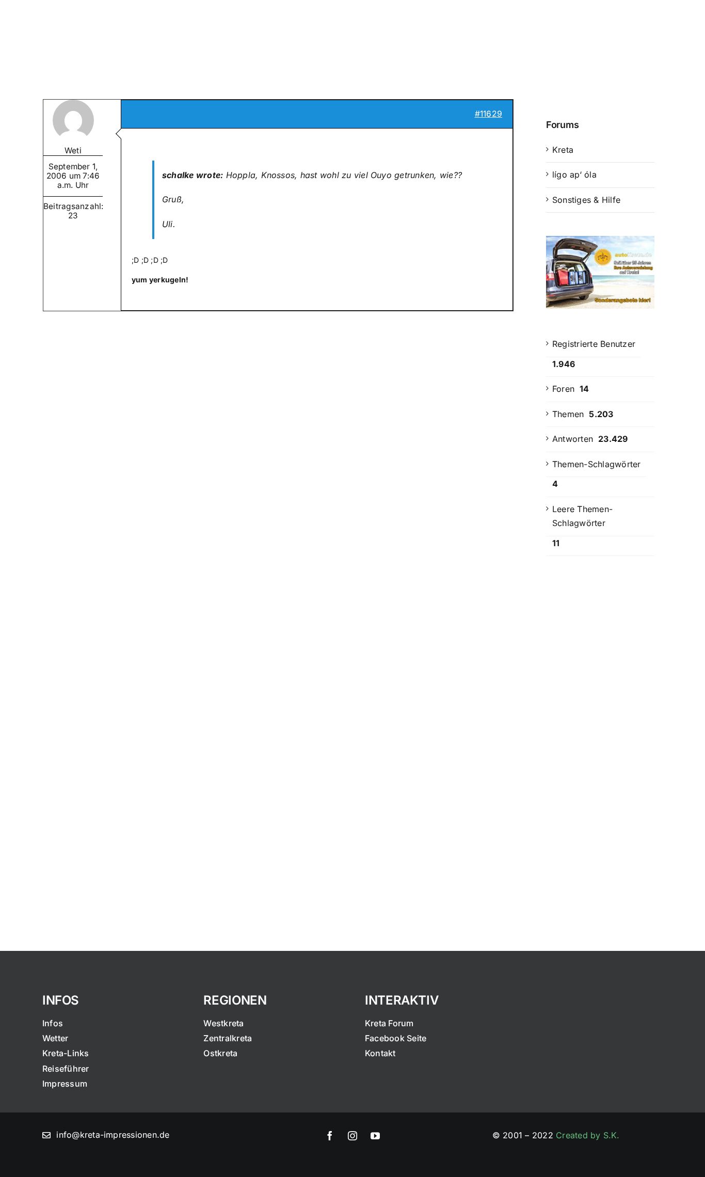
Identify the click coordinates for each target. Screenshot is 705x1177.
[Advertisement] (600, 734)
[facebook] (330, 1135)
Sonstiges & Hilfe (586, 200)
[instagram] (352, 1135)
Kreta (562, 150)
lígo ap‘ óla (574, 174)
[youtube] (375, 1135)
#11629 (488, 114)
